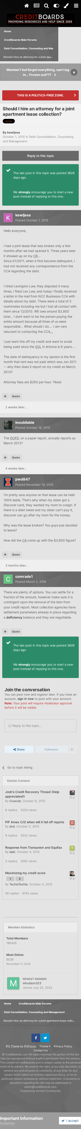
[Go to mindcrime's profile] (72, 792)
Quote (16, 396)
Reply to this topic (40, 156)
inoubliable (24, 422)
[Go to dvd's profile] (72, 822)
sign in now (26, 699)
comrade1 (24, 576)
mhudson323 (32, 983)
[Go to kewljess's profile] (8, 217)
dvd (12, 826)
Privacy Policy (63, 1046)
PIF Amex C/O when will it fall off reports (34, 822)
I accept (72, 1120)
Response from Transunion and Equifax (33, 847)
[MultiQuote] (5, 396)
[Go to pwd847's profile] (8, 482)
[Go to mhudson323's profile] (13, 983)
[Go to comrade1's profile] (8, 579)
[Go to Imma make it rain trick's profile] (72, 873)
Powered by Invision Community (40, 1091)
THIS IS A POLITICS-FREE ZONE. (40, 95)
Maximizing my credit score (25, 873)
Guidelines (7, 1123)
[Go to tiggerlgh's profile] (72, 848)
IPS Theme (13, 1046)
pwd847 (22, 479)
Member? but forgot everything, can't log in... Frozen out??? (38, 72)
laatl (12, 852)
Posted (31, 220)
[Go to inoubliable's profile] (8, 425)
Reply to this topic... (27, 726)
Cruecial (15, 801)
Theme (44, 1046)
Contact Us (41, 1050)
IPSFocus (30, 1046)
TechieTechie (18, 884)
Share (20, 749)
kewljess (13, 132)
